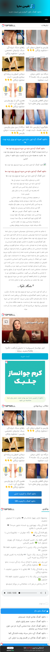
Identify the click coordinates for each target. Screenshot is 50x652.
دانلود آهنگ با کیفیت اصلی (25, 494)
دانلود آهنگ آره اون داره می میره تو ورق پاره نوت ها (25, 141)
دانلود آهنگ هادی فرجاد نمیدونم (32, 617)
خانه (46, 19)
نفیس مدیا (25, 194)
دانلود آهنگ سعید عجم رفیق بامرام (31, 621)
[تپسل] (1, 644)
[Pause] (4, 341)
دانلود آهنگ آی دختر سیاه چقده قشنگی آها (27, 633)
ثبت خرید (25, 356)
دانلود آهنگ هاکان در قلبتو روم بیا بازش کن (27, 638)
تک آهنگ (42, 604)
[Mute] (8, 341)
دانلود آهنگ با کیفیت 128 (25, 501)
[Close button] (48, 644)
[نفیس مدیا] (25, 6)
